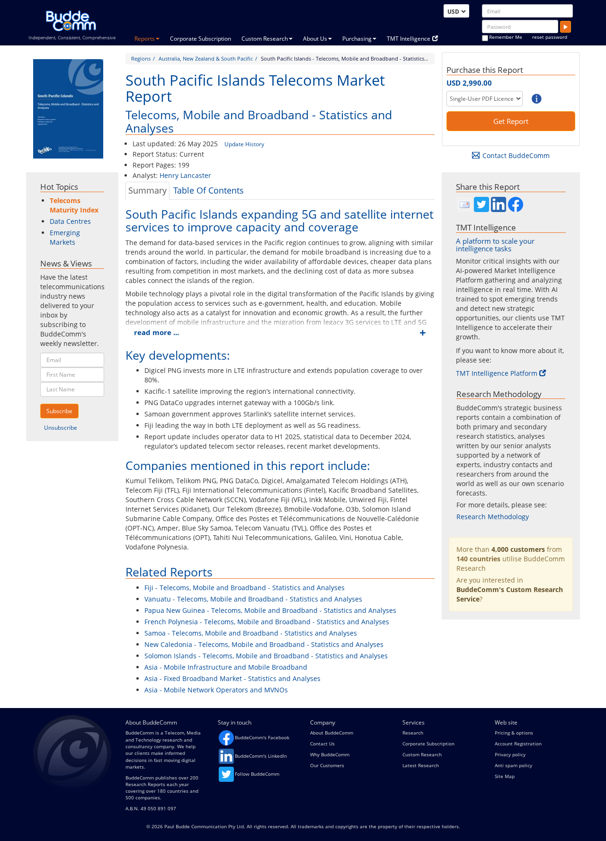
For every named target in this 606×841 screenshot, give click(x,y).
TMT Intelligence (408, 39)
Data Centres (70, 221)
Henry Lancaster (185, 175)
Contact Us (322, 743)
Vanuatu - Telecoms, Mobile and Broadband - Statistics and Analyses (253, 598)
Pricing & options (514, 732)
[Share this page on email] (464, 204)
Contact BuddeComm (516, 155)
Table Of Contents (208, 190)
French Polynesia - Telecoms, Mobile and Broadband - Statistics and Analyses (266, 621)
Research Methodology (492, 516)
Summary (147, 190)
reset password (549, 37)
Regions (141, 58)
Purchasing (357, 39)
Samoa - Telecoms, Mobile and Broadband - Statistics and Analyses (250, 633)
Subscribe (59, 411)
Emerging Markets (65, 237)
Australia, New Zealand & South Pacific (206, 58)
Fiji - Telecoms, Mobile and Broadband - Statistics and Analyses (244, 587)
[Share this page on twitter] (481, 204)
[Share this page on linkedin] (498, 204)
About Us (315, 39)
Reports (144, 39)
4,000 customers (518, 549)
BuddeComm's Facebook (262, 737)
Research (412, 732)
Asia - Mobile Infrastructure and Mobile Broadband (225, 667)
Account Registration (518, 743)
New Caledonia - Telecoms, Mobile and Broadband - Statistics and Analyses (263, 644)
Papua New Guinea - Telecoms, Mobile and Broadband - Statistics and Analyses (270, 610)
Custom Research (264, 39)
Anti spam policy (513, 765)
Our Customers (327, 765)
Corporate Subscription (200, 39)
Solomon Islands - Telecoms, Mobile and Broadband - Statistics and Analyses (266, 655)
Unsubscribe (60, 427)
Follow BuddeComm (257, 773)
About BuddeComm (331, 732)
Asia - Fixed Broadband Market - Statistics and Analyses (232, 678)
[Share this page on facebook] (515, 204)
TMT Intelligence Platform (496, 373)
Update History (244, 144)
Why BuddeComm (329, 754)
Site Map (505, 776)
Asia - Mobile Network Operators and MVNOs (216, 689)
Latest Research (420, 765)
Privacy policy (510, 754)
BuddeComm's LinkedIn (261, 755)
